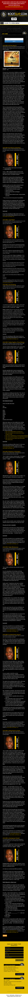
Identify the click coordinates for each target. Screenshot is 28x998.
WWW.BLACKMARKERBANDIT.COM (14, 7)
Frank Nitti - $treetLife (7, 982)
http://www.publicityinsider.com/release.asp (13, 431)
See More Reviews (19, 974)
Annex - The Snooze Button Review (9, 969)
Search (14, 41)
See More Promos (19, 987)
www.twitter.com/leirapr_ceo (12, 727)
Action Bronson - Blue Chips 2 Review (10, 970)
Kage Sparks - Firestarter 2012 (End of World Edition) (12, 981)
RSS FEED (5, 935)
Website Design (10, 996)
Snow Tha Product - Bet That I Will (9, 985)
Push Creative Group (17, 996)
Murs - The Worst (7, 980)
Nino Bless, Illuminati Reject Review (10, 966)
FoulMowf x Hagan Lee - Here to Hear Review (11, 971)
